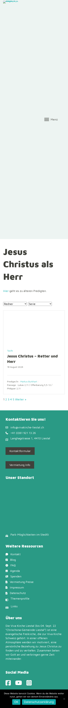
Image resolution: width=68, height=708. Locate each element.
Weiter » (20, 399)
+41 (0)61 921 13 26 (23, 433)
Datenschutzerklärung (39, 702)
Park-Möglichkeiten (23, 534)
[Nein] (64, 698)
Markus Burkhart (28, 381)
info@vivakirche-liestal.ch (27, 427)
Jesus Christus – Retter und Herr (32, 359)
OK (16, 702)
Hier (6, 291)
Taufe (10, 350)
